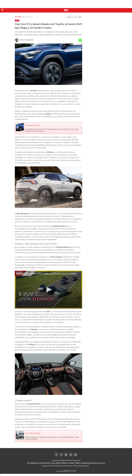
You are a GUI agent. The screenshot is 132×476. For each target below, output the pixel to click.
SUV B (17, 20)
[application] (48, 290)
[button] (48, 289)
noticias (18, 17)
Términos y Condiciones (63, 465)
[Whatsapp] (80, 40)
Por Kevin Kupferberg (26, 40)
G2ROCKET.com (69, 471)
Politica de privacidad (81, 465)
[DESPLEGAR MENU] (2, 9)
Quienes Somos (47, 465)
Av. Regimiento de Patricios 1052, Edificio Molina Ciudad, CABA (53, 463)
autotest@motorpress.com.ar (93, 463)
